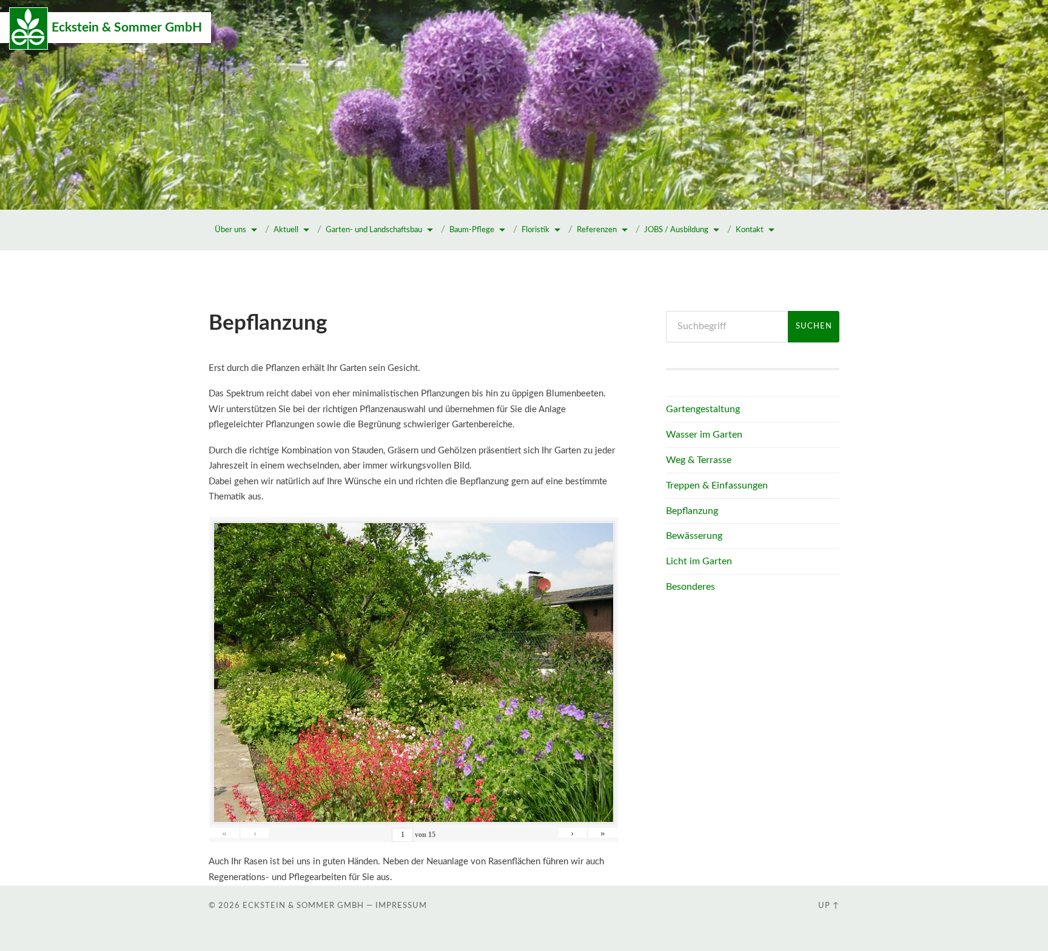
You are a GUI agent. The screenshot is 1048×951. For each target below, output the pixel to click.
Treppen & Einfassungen (717, 485)
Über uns (230, 230)
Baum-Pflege (471, 230)
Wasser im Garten (704, 434)
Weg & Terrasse (698, 460)
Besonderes (690, 587)
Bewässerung (694, 536)
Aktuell (286, 230)
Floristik (535, 230)
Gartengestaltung (703, 409)
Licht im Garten (699, 561)
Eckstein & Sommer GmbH (127, 27)
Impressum (401, 905)
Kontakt (750, 230)
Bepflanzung (692, 511)
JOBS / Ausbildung (676, 230)
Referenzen (597, 230)
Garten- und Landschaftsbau (374, 230)
